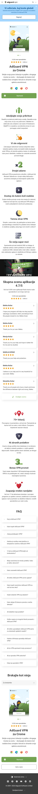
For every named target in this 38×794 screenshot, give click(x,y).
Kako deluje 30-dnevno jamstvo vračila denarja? (19, 603)
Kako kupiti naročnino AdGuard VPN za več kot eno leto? (19, 586)
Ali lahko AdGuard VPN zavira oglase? (19, 578)
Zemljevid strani (17, 790)
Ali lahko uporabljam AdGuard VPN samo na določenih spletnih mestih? (20, 630)
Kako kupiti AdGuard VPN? (15, 526)
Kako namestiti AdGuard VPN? (17, 570)
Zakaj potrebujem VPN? (14, 534)
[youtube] (21, 781)
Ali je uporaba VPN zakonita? (16, 656)
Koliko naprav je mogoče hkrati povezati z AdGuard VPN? (20, 620)
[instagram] (8, 781)
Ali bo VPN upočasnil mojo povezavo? (19, 648)
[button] (36, 6)
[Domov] (11, 2)
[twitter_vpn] (17, 781)
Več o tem (19, 767)
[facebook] (12, 781)
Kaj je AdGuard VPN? (14, 519)
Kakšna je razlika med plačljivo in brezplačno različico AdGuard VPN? (18, 543)
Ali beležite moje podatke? (15, 612)
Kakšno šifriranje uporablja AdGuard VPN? (19, 640)
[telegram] (26, 781)
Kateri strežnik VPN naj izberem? (17, 595)
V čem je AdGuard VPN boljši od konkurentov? (17, 552)
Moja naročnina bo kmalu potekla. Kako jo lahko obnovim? (20, 562)
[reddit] (30, 781)
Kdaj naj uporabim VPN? (15, 663)
